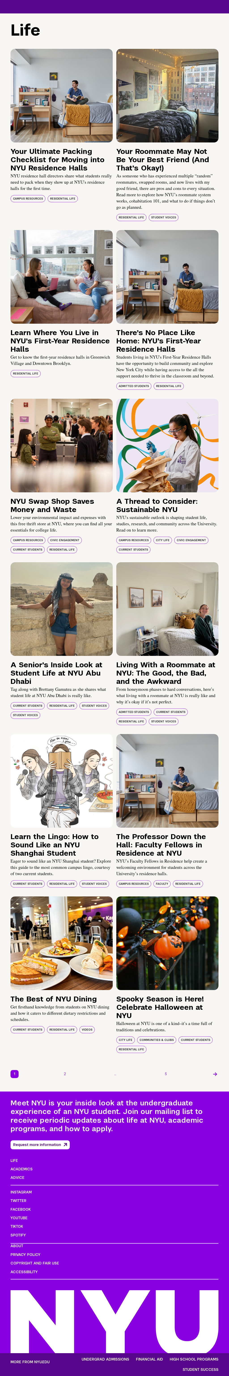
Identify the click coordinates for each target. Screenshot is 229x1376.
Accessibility (24, 1272)
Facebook (21, 1209)
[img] (62, 95)
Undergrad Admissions (105, 1359)
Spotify (18, 1235)
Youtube (19, 1218)
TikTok (17, 1226)
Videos (87, 1029)
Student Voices (163, 217)
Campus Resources (28, 198)
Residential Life (62, 198)
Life (14, 1160)
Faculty (162, 884)
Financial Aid (149, 1359)
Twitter (18, 1200)
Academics (22, 1169)
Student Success (200, 1370)
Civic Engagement (64, 540)
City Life (163, 540)
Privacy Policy (25, 1254)
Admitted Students (134, 386)
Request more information (37, 1144)
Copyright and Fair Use (35, 1263)
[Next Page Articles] (215, 1074)
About (17, 1246)
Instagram (21, 1192)
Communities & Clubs (157, 1040)
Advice (17, 1177)
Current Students (27, 549)
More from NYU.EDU (30, 1362)
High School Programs (194, 1359)
